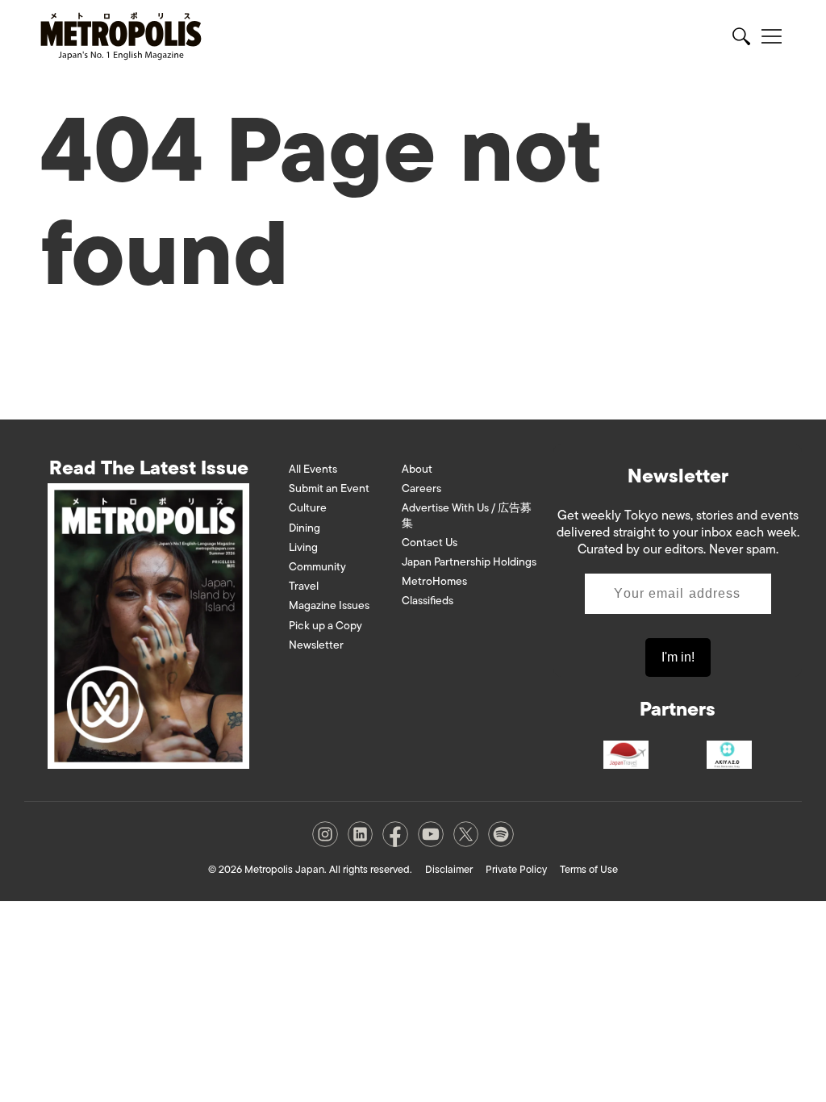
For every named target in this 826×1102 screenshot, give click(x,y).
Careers (421, 488)
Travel (304, 586)
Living (303, 547)
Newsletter (316, 645)
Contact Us (429, 542)
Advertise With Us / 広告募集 (467, 515)
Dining (304, 528)
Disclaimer (449, 869)
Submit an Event (329, 488)
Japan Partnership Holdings (469, 562)
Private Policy (516, 869)
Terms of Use (589, 869)
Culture (308, 508)
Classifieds (427, 600)
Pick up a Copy (325, 625)
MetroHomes (434, 581)
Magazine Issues (329, 605)
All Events (313, 469)
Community (317, 566)
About (417, 469)
